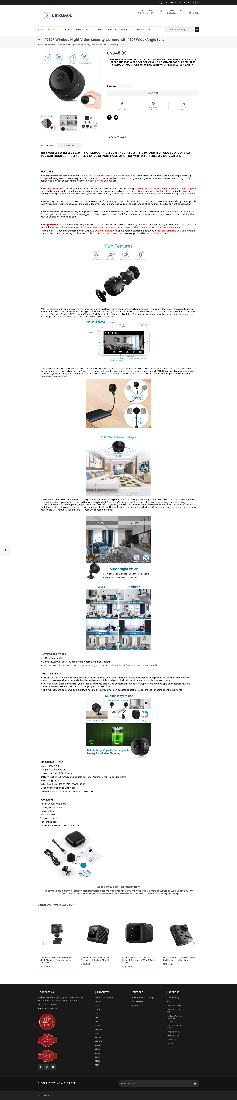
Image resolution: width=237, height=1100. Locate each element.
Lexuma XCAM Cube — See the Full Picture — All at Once (179, 959)
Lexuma (47, 1096)
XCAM (48, 44)
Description (46, 145)
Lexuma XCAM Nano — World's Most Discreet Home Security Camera (56, 960)
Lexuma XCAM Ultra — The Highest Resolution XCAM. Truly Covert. (138, 960)
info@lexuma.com (50, 1008)
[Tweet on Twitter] (116, 117)
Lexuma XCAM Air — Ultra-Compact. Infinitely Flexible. (95, 959)
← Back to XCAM (117, 137)
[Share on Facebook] (109, 117)
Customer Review (69, 145)
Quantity (111, 86)
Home (40, 44)
